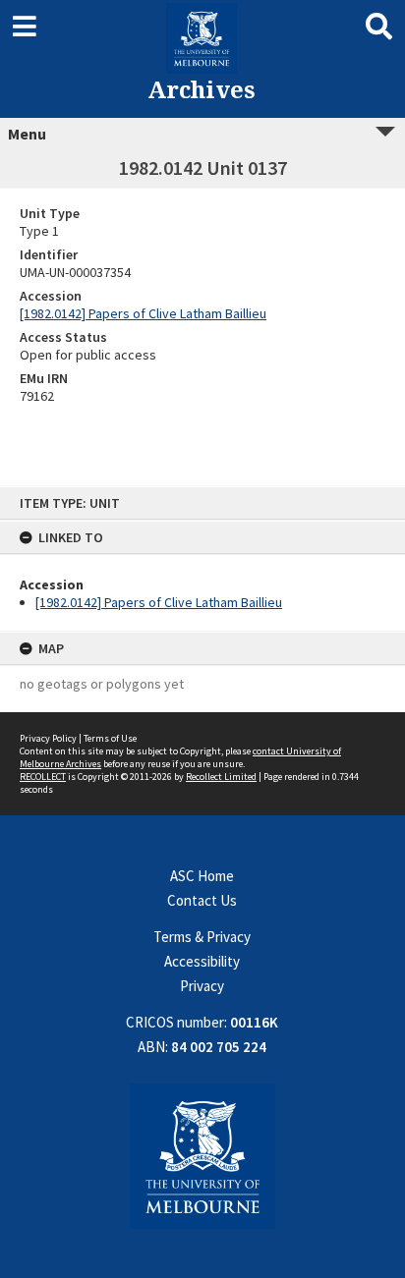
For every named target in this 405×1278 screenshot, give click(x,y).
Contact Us (202, 900)
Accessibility (202, 961)
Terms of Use (110, 738)
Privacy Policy (48, 738)
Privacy (202, 985)
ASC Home (202, 875)
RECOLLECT (43, 776)
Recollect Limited (221, 776)
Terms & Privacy (202, 936)
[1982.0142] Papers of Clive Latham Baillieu (158, 602)
